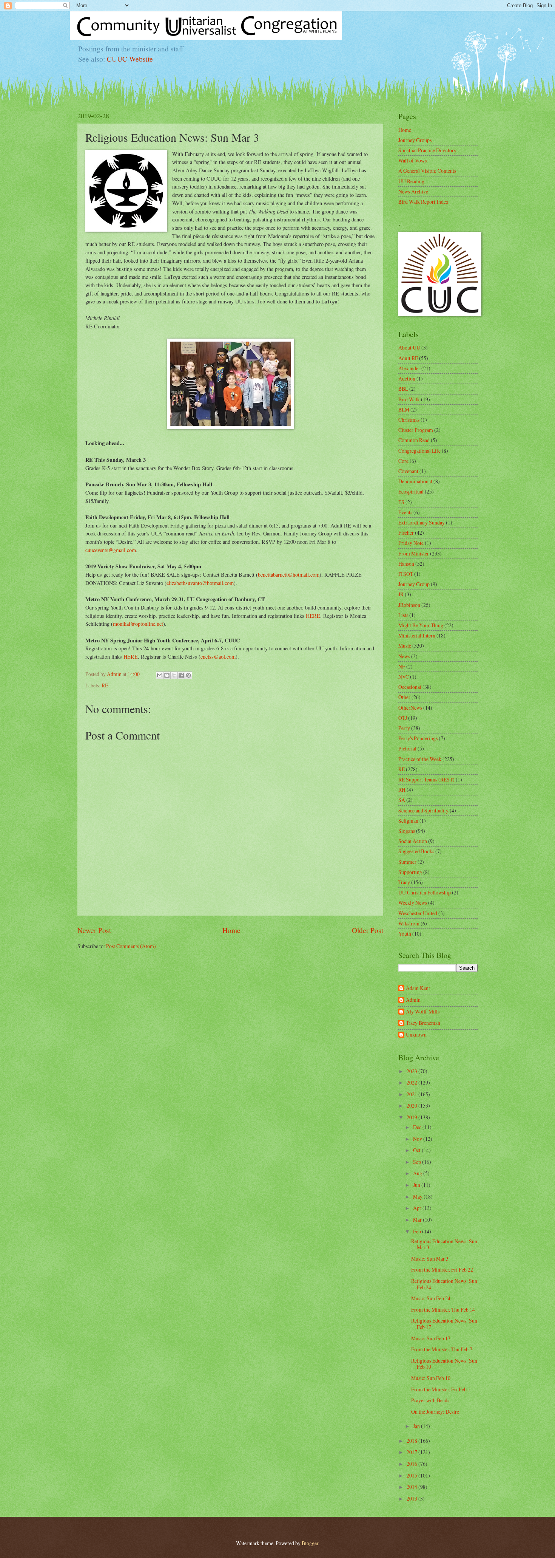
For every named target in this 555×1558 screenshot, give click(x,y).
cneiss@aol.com (218, 656)
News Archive (413, 191)
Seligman (408, 820)
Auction (406, 378)
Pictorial (407, 748)
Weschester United (417, 913)
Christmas (408, 419)
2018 (412, 1440)
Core (403, 460)
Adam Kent (418, 988)
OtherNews (410, 707)
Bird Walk (409, 399)
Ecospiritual (411, 491)
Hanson (406, 563)
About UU (409, 347)
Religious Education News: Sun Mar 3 (444, 1244)
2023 (412, 1071)
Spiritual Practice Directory (427, 150)
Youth (404, 933)
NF (401, 666)
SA (401, 799)
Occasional (409, 686)
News (404, 656)
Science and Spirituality (423, 810)
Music (404, 645)
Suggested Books (416, 851)
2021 (412, 1094)
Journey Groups (415, 140)
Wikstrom (408, 923)
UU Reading (411, 181)
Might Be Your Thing (420, 625)
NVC (403, 676)
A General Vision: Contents (427, 170)
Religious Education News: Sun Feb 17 (444, 1324)
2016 (412, 1463)
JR (401, 594)
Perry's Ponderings (418, 738)
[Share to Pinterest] (188, 675)
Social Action (412, 841)
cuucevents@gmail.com (110, 550)
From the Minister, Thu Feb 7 (441, 1349)
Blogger (310, 1543)
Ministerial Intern (416, 635)
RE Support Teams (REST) (426, 779)
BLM (403, 409)
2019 (412, 1117)
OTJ (402, 717)
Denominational (415, 481)
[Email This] (159, 675)
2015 (412, 1475)
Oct (417, 1150)
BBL (403, 388)
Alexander (409, 368)
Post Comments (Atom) (131, 946)
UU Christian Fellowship (424, 892)
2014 (412, 1486)
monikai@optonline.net (138, 623)
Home (231, 930)
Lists (403, 615)
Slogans (406, 830)
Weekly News (412, 902)
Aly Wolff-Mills (422, 1012)
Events (405, 512)
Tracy (404, 882)
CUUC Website (130, 58)
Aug (418, 1173)
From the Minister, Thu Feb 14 (443, 1309)
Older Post (367, 930)
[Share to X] (174, 675)
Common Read (414, 440)
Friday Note (411, 542)
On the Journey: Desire (435, 1411)
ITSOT (405, 573)
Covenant (408, 471)
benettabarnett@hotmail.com (288, 574)
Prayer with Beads (430, 1400)
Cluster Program (415, 429)
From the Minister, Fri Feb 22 (442, 1269)
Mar (418, 1219)
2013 (412, 1498)
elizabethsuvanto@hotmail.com (200, 582)
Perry (404, 728)
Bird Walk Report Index (423, 201)
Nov (418, 1138)
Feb (417, 1231)
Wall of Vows (412, 160)
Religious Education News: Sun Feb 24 (444, 1284)
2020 (412, 1105)
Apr (417, 1207)
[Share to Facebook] (181, 675)
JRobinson (409, 604)
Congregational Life (419, 450)
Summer (407, 861)
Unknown (416, 1035)
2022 (412, 1082)
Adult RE (408, 358)
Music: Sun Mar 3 (430, 1258)
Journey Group (414, 584)
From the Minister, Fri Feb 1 (440, 1389)
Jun (417, 1184)
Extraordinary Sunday (421, 522)
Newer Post (94, 930)
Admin (413, 1000)
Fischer (406, 532)
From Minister (413, 553)
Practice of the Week (419, 759)
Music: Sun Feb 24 (430, 1298)
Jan (417, 1426)
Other (404, 697)
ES (401, 502)
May (418, 1196)
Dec (417, 1127)
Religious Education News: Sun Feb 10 (444, 1364)
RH (401, 789)
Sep (417, 1161)
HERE (313, 615)
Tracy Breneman (423, 1023)
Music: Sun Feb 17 (430, 1338)
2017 (412, 1452)
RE (105, 685)
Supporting (410, 872)
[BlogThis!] (167, 675)
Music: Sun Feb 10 (430, 1378)
